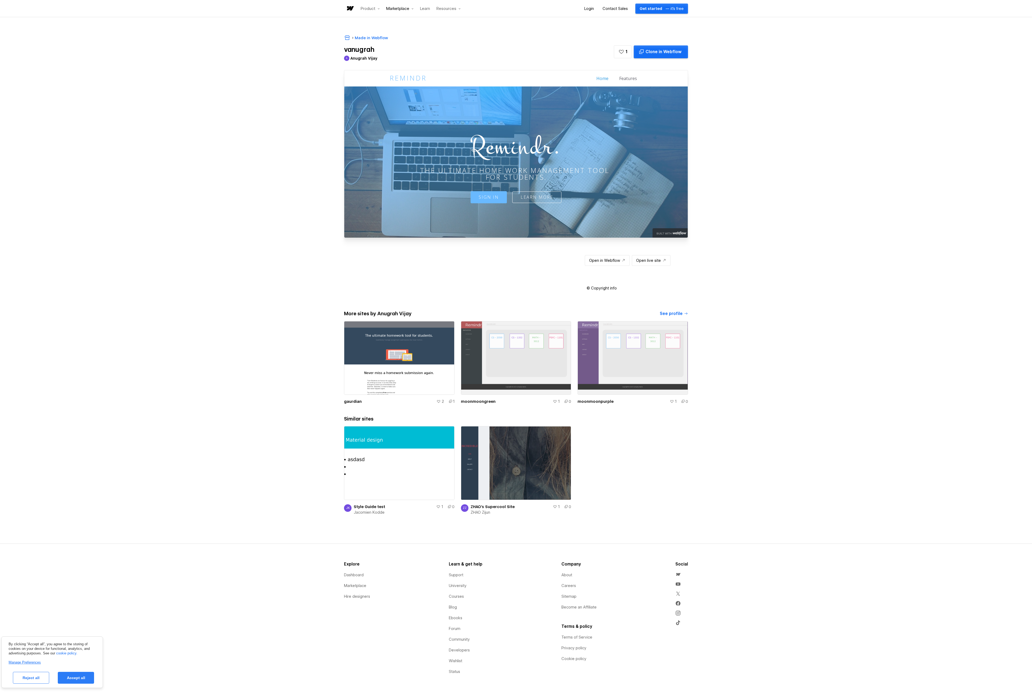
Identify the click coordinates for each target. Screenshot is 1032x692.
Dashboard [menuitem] (354, 575)
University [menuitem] (458, 586)
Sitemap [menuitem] (568, 596)
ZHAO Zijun (480, 512)
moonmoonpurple (596, 401)
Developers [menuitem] (459, 650)
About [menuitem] (566, 575)
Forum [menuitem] (454, 628)
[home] (350, 8)
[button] (370, 8)
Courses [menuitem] (456, 596)
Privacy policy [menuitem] (573, 648)
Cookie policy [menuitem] (573, 659)
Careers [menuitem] (568, 586)
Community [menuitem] (459, 639)
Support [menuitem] (456, 575)
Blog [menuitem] (453, 607)
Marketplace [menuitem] (355, 586)
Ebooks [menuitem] (455, 618)
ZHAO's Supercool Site (493, 507)
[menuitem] (678, 574)
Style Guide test (369, 507)
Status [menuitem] (454, 671)
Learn (425, 8)
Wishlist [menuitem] (455, 661)
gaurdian (353, 401)
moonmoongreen (478, 401)
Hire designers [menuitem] (357, 596)
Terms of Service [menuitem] (576, 637)
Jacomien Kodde (369, 512)
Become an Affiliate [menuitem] (579, 607)
